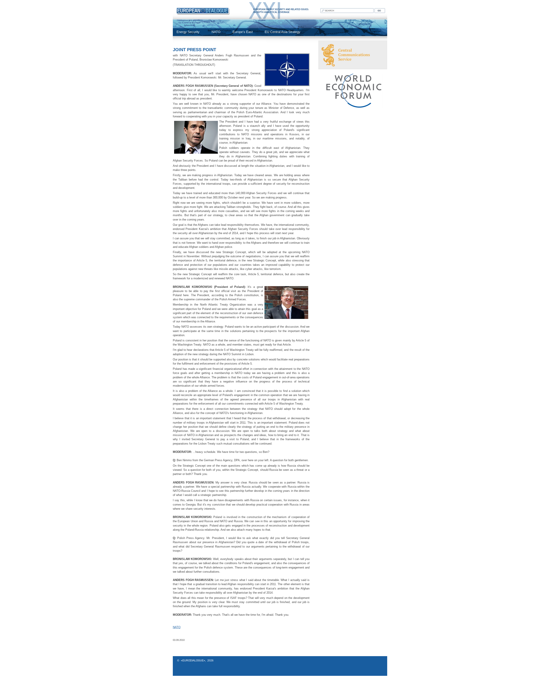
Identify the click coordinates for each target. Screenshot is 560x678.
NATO (216, 32)
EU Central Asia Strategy (282, 32)
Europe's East (243, 32)
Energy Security (188, 32)
